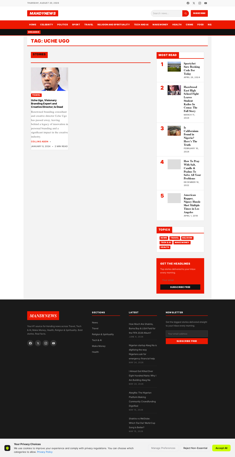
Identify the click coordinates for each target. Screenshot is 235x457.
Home (32, 24)
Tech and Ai (141, 24)
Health (177, 24)
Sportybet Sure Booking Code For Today (192, 68)
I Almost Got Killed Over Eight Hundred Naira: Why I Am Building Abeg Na (142, 375)
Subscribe (199, 13)
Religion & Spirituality (103, 334)
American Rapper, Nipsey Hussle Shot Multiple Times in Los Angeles (192, 203)
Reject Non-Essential (195, 448)
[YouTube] (205, 3)
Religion (187, 238)
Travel (88, 24)
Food (200, 24)
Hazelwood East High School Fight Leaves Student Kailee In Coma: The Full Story (191, 99)
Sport (76, 24)
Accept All (221, 448)
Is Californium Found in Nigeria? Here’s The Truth (191, 136)
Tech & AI (166, 242)
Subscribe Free (180, 287)
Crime (189, 24)
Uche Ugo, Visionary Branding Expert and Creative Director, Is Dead (47, 104)
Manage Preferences (163, 448)
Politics (62, 24)
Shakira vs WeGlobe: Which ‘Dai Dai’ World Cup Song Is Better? (142, 423)
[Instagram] (200, 3)
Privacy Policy (45, 451)
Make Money (160, 24)
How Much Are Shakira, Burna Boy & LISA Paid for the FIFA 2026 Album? (142, 328)
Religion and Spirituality (113, 24)
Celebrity (46, 24)
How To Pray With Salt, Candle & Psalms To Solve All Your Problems (192, 169)
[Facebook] (188, 3)
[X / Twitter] (194, 3)
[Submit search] (185, 13)
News (164, 238)
